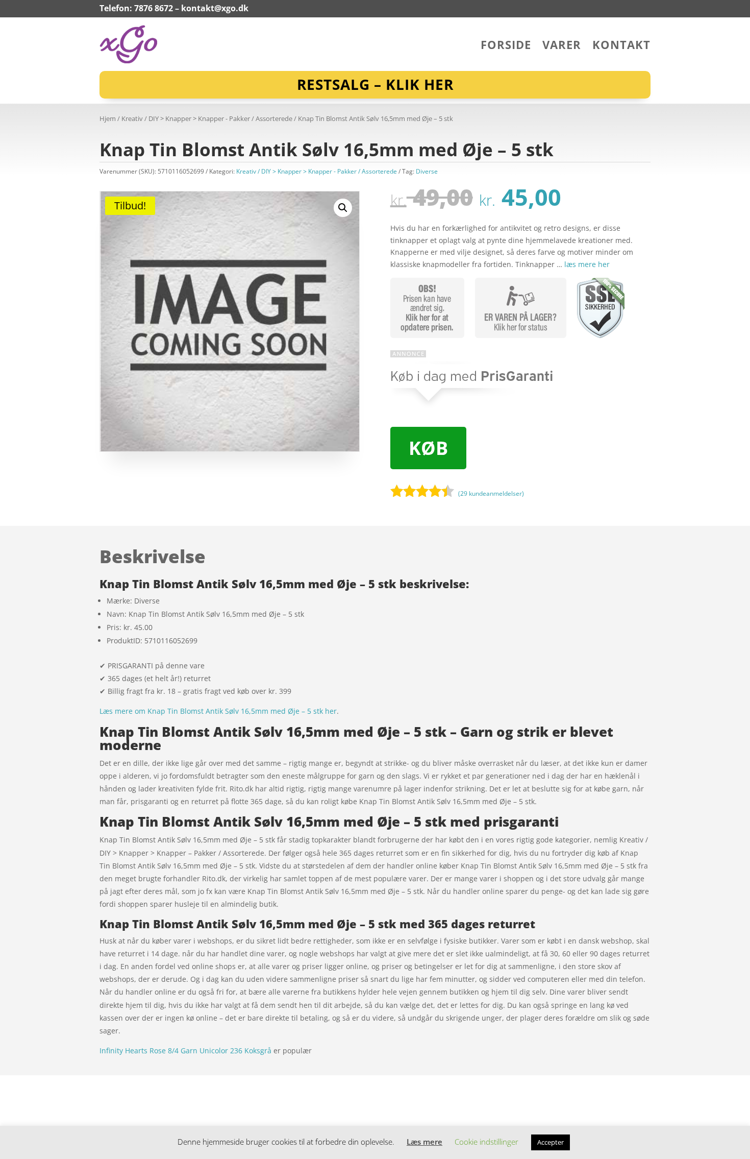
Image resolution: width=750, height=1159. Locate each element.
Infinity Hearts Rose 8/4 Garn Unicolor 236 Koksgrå (185, 1050)
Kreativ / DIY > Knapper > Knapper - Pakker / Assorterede (206, 118)
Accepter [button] (550, 1142)
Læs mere (424, 1142)
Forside (506, 46)
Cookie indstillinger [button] (486, 1142)
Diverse (427, 171)
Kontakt (621, 46)
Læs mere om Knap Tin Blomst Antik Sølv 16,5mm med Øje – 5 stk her (218, 711)
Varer (561, 46)
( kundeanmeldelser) (491, 493)
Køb (428, 448)
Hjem (107, 118)
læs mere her (587, 264)
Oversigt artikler (153, 1081)
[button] (343, 208)
